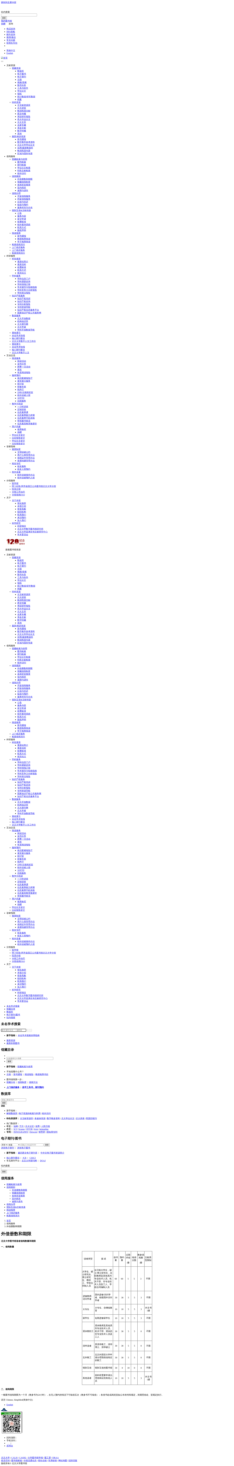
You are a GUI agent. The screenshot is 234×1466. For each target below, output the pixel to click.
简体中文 (10, 50)
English (9, 53)
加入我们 (21, 520)
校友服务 (21, 466)
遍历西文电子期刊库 (27, 1153)
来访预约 (21, 517)
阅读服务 (16, 358)
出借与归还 (22, 202)
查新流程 (21, 264)
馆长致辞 (21, 503)
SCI (15, 1129)
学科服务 (16, 276)
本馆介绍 (21, 506)
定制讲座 (21, 409)
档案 (19, 99)
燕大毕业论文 (23, 119)
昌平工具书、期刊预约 (33, 1087)
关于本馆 (16, 500)
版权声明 (21, 230)
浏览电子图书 (23, 1148)
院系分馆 (16, 489)
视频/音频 (22, 82)
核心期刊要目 (18, 338)
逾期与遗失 (22, 190)
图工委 (47, 1458)
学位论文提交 (18, 435)
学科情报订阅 (23, 284)
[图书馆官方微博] (7, 1443)
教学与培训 (17, 404)
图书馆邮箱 (16, 1460)
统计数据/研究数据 (26, 96)
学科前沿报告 (23, 293)
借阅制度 (22, 1082)
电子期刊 (21, 77)
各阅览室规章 (23, 185)
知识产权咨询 (23, 301)
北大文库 (21, 122)
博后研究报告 (23, 116)
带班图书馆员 (23, 421)
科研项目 (21, 526)
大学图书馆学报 (35, 1458)
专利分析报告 (23, 304)
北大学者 (21, 327)
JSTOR (29, 1129)
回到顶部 (11, 1437)
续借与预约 (22, 205)
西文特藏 (21, 114)
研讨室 (20, 384)
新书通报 (21, 139)
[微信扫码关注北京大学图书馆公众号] (117, 1423)
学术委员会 (22, 534)
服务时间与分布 (24, 207)
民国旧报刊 (91, 1118)
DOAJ (43, 1161)
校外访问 (21, 173)
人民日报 (45, 1126)
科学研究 (16, 523)
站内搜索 (5, 12)
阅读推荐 (16, 233)
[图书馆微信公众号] (10, 1443)
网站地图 (62, 1460)
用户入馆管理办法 (26, 455)
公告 (19, 213)
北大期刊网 (22, 324)
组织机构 (21, 512)
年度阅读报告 (23, 372)
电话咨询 (10, 29)
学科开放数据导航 (26, 330)
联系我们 (21, 515)
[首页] (4, 58)
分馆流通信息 (30, 1460)
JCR (24, 1158)
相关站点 (21, 273)
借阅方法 (33, 1082)
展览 (19, 369)
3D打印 (20, 398)
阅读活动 (21, 361)
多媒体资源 (40, 1118)
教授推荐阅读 (23, 239)
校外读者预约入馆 (26, 478)
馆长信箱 (42, 1460)
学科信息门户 (23, 278)
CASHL (22, 1458)
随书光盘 (21, 85)
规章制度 (16, 449)
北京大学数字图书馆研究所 (30, 529)
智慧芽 (42, 1132)
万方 (21, 1126)
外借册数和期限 (24, 179)
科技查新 (16, 259)
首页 (8, 1221)
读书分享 (21, 364)
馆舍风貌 (21, 509)
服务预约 (16, 375)
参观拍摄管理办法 (26, 461)
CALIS (14, 1458)
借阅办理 (16, 193)
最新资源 (10, 1040)
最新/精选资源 (18, 136)
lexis (36, 1129)
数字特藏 (21, 131)
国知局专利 (52, 1132)
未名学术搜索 (13, 1006)
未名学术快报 (18, 335)
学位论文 (21, 91)
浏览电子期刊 (7, 1148)
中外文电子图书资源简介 (52, 1153)
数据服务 (16, 315)
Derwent (33, 1132)
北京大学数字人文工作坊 (24, 341)
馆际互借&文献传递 (21, 210)
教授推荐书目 (41, 1074)
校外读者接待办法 (26, 475)
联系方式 (21, 227)
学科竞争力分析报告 (27, 290)
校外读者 (16, 472)
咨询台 (9, 1446)
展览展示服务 (23, 381)
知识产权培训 (23, 298)
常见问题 (10, 40)
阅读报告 (29, 1074)
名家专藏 (21, 125)
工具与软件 (22, 88)
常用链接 (52, 1460)
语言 (3, 1400)
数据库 (20, 71)
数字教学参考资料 (26, 142)
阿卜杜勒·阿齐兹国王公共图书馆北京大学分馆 (34, 486)
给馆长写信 (11, 43)
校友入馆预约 (23, 469)
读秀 (37, 1126)
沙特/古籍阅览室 (25, 392)
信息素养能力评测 (26, 415)
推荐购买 (21, 429)
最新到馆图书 (13, 1043)
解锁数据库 (11, 1113)
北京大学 (5, 1458)
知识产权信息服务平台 (28, 310)
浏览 (3, 1106)
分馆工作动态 (18, 492)
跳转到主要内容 (8, 2)
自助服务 (21, 401)
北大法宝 (29, 1126)
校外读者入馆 (23, 395)
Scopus (21, 1129)
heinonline (44, 1129)
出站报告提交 (18, 438)
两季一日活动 (23, 367)
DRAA (55, 1458)
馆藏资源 (16, 68)
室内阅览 (21, 187)
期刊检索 (21, 165)
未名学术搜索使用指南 (29, 1035)
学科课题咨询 (23, 281)
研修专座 (21, 387)
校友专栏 (16, 463)
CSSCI (33, 1158)
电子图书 (21, 74)
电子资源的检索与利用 (29, 1113)
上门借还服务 (18, 247)
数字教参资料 (53, 1118)
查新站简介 (22, 261)
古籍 (19, 79)
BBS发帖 (10, 31)
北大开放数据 (23, 318)
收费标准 (21, 222)
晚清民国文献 (23, 111)
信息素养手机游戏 (26, 418)
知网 (16, 1126)
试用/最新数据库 (25, 148)
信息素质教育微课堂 (27, 424)
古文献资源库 (23, 105)
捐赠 (3, 24)
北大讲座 (21, 108)
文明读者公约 (23, 452)
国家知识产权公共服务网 (29, 313)
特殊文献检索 (23, 170)
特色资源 (16, 102)
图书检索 (21, 162)
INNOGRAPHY (21, 1132)
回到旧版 (73, 1460)
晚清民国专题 (23, 151)
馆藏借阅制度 (23, 182)
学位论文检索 (23, 168)
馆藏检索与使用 (19, 159)
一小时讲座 (22, 406)
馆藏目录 (10, 1009)
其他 (19, 133)
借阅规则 (16, 176)
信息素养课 (22, 412)
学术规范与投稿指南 (27, 287)
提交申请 (21, 219)
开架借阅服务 (23, 196)
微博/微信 (11, 37)
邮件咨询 (10, 34)
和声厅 (20, 389)
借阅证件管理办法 (26, 458)
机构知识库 (22, 321)
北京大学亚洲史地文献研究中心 (32, 532)
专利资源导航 (23, 307)
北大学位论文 (67, 1118)
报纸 (19, 94)
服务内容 (21, 216)
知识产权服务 (18, 296)
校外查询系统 (23, 224)
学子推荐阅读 (23, 242)
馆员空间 (5, 1460)
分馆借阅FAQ (18, 495)
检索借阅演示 (18, 244)
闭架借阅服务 (23, 199)
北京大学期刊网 (29, 1161)
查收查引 (16, 333)
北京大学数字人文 (20, 352)
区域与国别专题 (24, 153)
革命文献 (21, 128)
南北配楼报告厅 (24, 378)
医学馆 (15, 483)
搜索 (4, 18)
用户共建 (16, 426)
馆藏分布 (10, 1082)
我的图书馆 (6, 21)
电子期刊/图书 (13, 1015)
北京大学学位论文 (26, 145)
